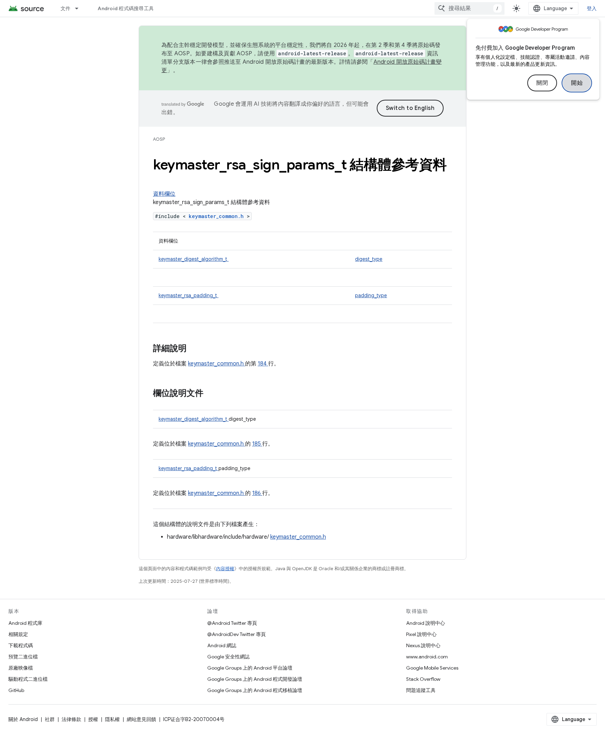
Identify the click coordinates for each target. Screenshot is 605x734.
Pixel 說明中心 (421, 634)
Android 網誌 (221, 645)
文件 (66, 8)
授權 (93, 719)
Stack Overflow (423, 679)
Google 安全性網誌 (228, 656)
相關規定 (18, 634)
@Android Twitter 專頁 (232, 623)
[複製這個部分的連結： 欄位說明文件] (210, 394)
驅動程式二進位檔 (28, 679)
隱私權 (112, 719)
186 (257, 493)
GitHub (16, 690)
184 (263, 363)
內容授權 (225, 569)
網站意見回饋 (141, 719)
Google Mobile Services (432, 668)
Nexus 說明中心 (423, 645)
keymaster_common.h (218, 216)
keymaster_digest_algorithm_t (194, 259)
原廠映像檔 (20, 668)
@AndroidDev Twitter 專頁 (236, 634)
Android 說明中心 (425, 623)
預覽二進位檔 (23, 656)
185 (257, 443)
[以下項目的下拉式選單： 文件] (79, 8)
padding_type (371, 295)
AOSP (159, 139)
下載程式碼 (20, 645)
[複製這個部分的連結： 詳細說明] (196, 349)
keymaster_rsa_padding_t (188, 295)
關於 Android (23, 719)
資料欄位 (164, 193)
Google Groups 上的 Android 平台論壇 (249, 668)
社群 (50, 719)
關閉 (542, 82)
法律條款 (71, 719)
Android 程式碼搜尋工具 (126, 8)
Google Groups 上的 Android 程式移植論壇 (254, 690)
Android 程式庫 (25, 623)
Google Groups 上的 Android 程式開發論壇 (254, 679)
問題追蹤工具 (421, 690)
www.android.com (427, 656)
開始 (577, 82)
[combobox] (469, 8)
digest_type (368, 259)
